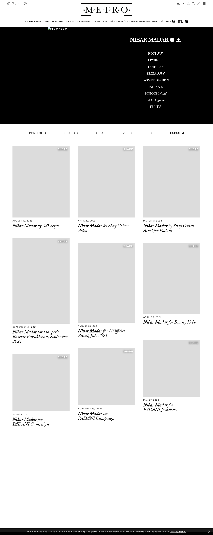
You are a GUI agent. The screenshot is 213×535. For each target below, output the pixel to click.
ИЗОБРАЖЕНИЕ (33, 21)
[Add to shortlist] (172, 40)
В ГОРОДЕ (132, 21)
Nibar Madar (25, 226)
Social (100, 132)
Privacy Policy (178, 532)
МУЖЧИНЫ (145, 21)
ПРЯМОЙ (120, 21)
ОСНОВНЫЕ (84, 21)
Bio (151, 132)
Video (127, 132)
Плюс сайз (108, 21)
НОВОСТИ (177, 132)
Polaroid (70, 132)
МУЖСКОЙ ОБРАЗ (161, 21)
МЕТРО (46, 21)
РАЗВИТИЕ (57, 21)
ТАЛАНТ (96, 21)
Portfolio (37, 132)
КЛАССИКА (70, 21)
